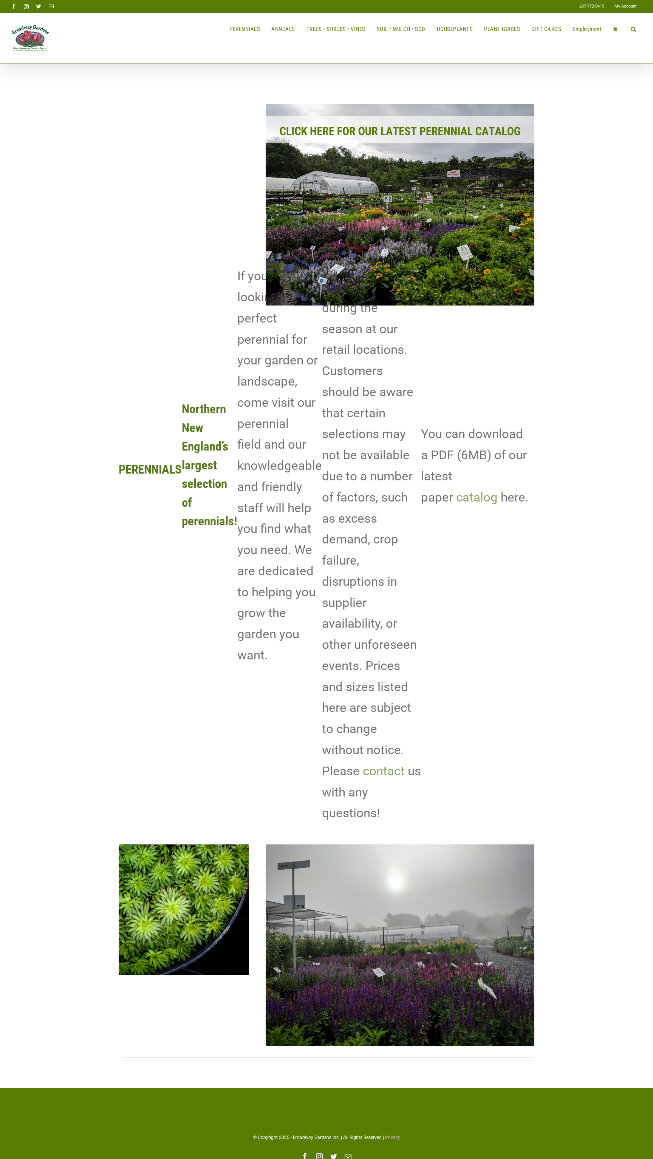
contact (384, 771)
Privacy (392, 1137)
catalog (477, 497)
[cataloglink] (400, 106)
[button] (633, 29)
